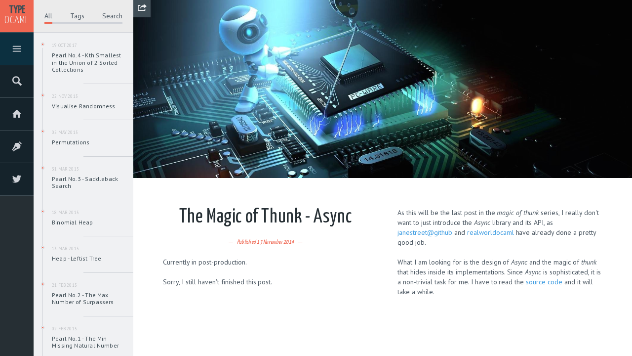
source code (544, 281)
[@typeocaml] (17, 181)
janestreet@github (424, 232)
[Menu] (17, 50)
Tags (77, 15)
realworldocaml (490, 232)
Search (112, 15)
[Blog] (17, 148)
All (48, 15)
